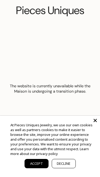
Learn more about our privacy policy (49, 151)
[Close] (95, 120)
